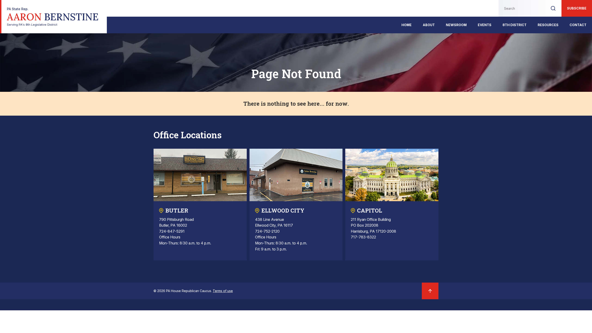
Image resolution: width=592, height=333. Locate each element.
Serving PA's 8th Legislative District (53, 16)
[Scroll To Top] (430, 291)
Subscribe (576, 8)
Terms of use (223, 291)
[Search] (553, 8)
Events (484, 25)
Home (406, 25)
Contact (578, 25)
